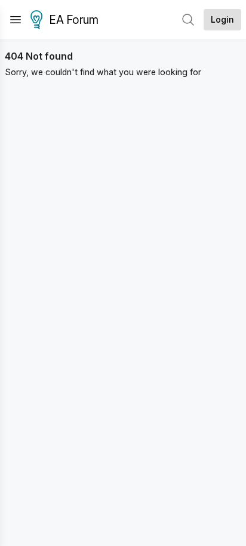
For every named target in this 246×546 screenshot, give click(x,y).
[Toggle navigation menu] (15, 19)
